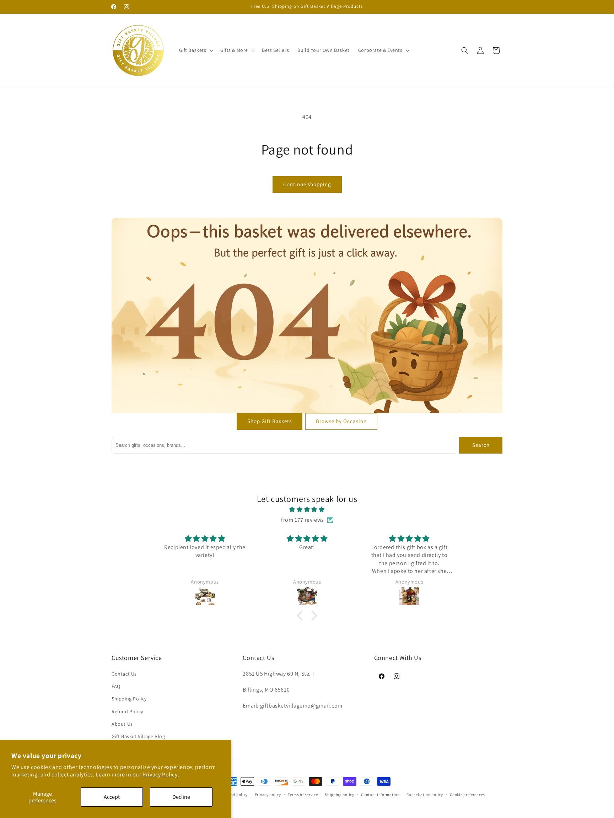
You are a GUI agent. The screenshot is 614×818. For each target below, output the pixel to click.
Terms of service (303, 794)
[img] (307, 510)
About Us (122, 724)
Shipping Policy (129, 699)
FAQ (116, 686)
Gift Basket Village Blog (138, 736)
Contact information (380, 794)
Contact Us (124, 674)
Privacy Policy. (160, 774)
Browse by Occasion (341, 421)
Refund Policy (127, 711)
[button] (195, 50)
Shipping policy (339, 794)
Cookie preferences (467, 794)
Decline (181, 797)
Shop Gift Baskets (269, 421)
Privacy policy (268, 794)
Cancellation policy (424, 794)
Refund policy (235, 794)
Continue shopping (307, 184)
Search (481, 444)
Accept (112, 797)
